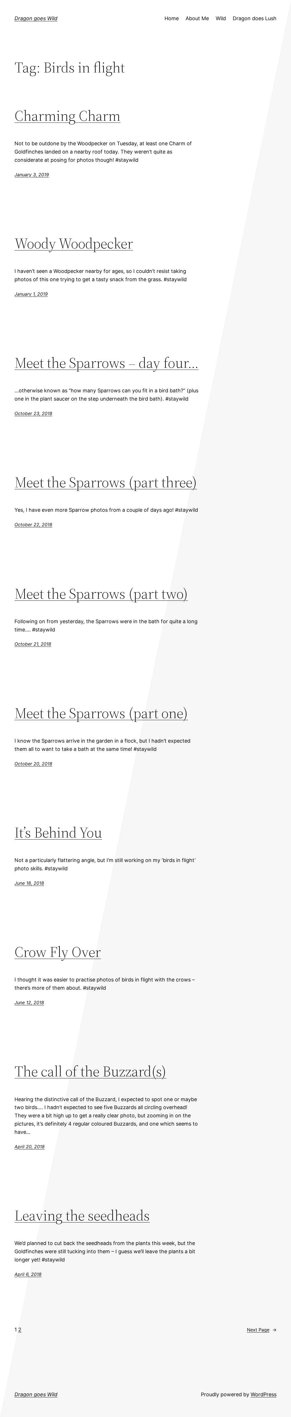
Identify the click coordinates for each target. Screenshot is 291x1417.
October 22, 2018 (33, 524)
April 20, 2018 (29, 1146)
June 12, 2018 (29, 1002)
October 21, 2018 (32, 644)
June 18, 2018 (29, 883)
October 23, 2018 (33, 413)
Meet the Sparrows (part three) (105, 482)
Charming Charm (67, 115)
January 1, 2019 (31, 294)
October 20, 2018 (33, 763)
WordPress (264, 1394)
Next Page (262, 1330)
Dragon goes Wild (35, 18)
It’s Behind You (58, 832)
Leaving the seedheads (82, 1215)
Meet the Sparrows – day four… (106, 363)
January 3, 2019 (31, 174)
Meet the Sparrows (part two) (101, 593)
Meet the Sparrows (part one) (101, 713)
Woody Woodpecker (73, 243)
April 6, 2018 (27, 1274)
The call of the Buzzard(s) (90, 1071)
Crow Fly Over (57, 952)
